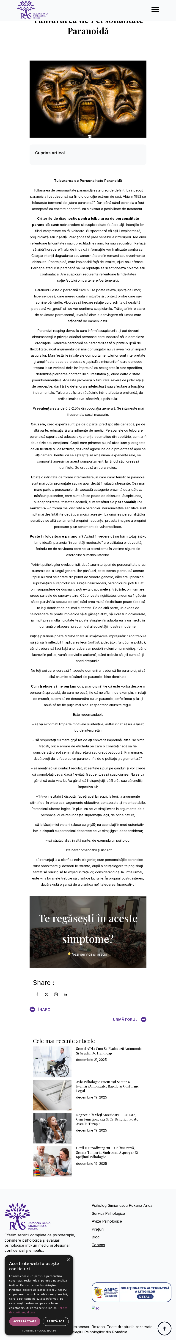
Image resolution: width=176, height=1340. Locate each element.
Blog (95, 1237)
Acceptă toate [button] (24, 1321)
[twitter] (46, 994)
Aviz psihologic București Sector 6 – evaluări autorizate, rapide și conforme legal (107, 1086)
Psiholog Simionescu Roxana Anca (122, 1205)
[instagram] (56, 994)
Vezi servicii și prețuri (90, 954)
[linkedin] (65, 994)
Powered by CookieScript (39, 1330)
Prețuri (98, 1229)
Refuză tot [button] (55, 1321)
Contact (98, 1245)
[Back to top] (164, 1328)
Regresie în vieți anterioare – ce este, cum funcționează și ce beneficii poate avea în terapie (107, 1119)
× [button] (68, 1260)
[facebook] (37, 994)
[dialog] (39, 1295)
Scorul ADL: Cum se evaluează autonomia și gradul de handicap (109, 1050)
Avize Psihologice (107, 1221)
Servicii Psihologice (108, 1213)
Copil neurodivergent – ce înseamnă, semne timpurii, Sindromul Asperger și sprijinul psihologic (107, 1152)
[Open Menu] (155, 9)
